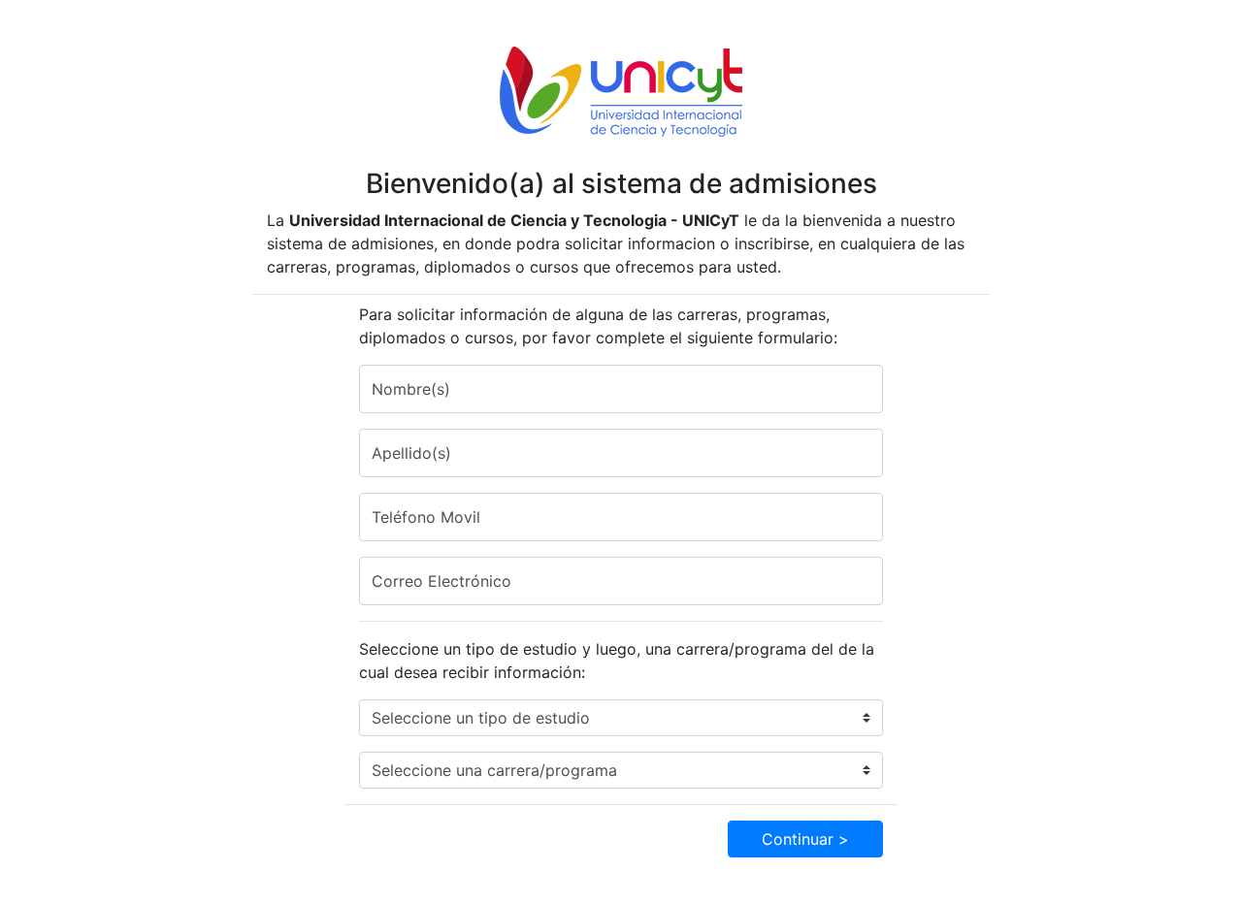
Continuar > (805, 839)
